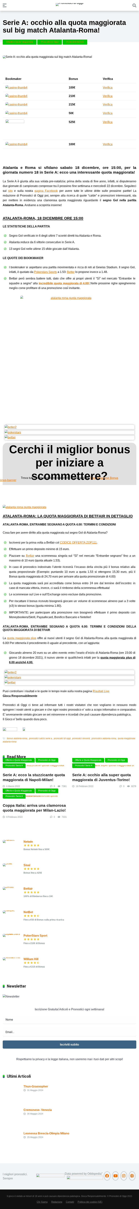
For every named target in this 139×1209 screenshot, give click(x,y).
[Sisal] (7, 863)
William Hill (31, 959)
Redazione (56, 1202)
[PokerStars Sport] (13, 933)
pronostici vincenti (81, 738)
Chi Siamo (42, 1202)
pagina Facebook (46, 190)
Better (71, 271)
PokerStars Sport (35, 935)
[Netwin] (9, 839)
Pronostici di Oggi (49, 42)
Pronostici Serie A (75, 42)
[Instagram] (124, 1175)
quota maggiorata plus (21, 638)
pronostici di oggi (62, 738)
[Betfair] (8, 886)
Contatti (70, 1202)
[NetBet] (8, 910)
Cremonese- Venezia (38, 1109)
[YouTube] (115, 1175)
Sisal (27, 865)
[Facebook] (107, 1175)
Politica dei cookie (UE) (90, 1202)
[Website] (132, 1175)
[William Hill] (11, 957)
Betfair (30, 555)
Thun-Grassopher (36, 1086)
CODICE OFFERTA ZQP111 (78, 542)
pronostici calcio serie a (40, 738)
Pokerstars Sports (45, 271)
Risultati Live (101, 691)
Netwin (28, 841)
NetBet (28, 912)
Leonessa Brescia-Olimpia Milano (46, 1133)
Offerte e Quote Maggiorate (19, 42)
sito (10, 190)
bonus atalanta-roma (17, 738)
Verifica (107, 87)
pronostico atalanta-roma (104, 738)
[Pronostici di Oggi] (69, 4)
